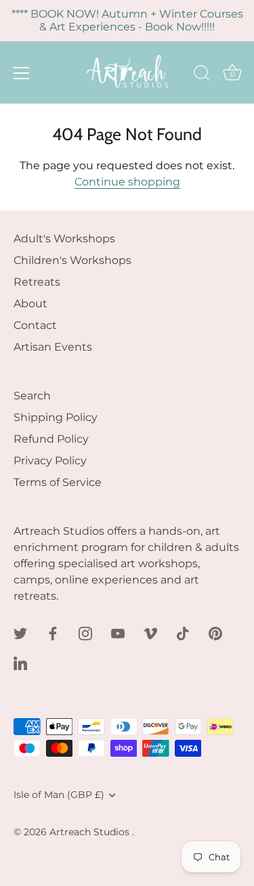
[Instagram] (85, 632)
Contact (35, 325)
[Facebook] (53, 632)
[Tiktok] (183, 632)
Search (32, 395)
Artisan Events (53, 346)
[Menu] (22, 73)
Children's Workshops (72, 260)
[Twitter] (20, 632)
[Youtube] (118, 632)
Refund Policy (51, 439)
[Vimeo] (150, 632)
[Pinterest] (215, 632)
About (30, 303)
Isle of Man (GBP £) (59, 794)
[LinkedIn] (20, 662)
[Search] (202, 75)
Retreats (37, 281)
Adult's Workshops (64, 238)
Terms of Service (58, 482)
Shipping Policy (56, 417)
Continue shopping (127, 181)
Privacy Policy (50, 460)
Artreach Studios (90, 831)
